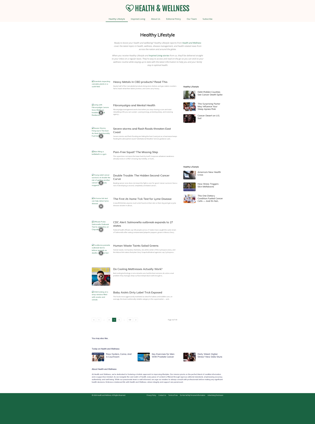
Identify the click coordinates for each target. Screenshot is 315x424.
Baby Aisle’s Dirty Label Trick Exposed (137, 292)
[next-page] (136, 320)
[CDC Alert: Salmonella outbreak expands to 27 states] (101, 229)
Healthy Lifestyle (117, 18)
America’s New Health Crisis (209, 173)
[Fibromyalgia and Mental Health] (101, 113)
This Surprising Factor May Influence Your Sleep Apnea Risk (209, 106)
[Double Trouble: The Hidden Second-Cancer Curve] (101, 183)
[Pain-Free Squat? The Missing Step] (101, 159)
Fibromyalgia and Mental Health (134, 105)
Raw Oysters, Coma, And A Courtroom (119, 355)
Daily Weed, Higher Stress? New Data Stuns (210, 355)
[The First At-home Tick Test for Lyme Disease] (101, 206)
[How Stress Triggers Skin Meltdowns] (189, 187)
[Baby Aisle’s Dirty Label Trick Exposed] (101, 300)
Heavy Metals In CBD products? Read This (140, 82)
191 (130, 320)
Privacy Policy (151, 395)
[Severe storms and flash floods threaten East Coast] (101, 136)
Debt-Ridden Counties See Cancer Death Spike (210, 93)
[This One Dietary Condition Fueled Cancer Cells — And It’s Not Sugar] (189, 198)
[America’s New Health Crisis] (189, 175)
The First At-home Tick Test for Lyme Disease (142, 199)
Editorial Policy (173, 18)
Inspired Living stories (159, 55)
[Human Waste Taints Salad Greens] (101, 253)
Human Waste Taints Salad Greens (135, 245)
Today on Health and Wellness (105, 349)
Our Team (192, 18)
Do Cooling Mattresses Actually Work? (137, 269)
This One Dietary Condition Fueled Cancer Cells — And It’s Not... (210, 198)
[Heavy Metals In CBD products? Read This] (101, 89)
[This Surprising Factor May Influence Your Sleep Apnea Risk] (189, 106)
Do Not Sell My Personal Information (192, 395)
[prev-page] (94, 320)
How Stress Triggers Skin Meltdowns (208, 185)
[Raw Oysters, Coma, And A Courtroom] (98, 357)
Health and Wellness (191, 42)
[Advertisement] (203, 144)
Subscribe (207, 18)
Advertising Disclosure (215, 395)
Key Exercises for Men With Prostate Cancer (163, 355)
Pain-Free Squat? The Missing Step (135, 152)
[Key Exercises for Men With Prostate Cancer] (144, 357)
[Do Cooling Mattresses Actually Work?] (101, 276)
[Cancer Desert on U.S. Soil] (189, 118)
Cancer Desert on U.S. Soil (209, 117)
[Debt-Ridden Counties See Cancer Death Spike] (189, 95)
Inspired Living (138, 18)
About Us (155, 18)
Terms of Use (173, 395)
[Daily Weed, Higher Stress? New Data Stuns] (189, 357)
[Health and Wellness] (157, 8)
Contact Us (162, 395)
